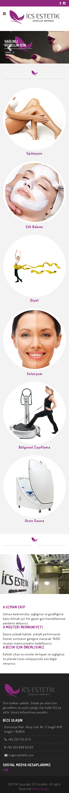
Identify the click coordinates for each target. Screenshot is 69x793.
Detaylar (8, 52)
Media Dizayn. (41, 789)
